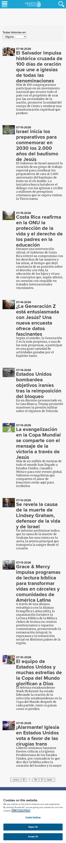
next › (50, 779)
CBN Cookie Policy (21, 811)
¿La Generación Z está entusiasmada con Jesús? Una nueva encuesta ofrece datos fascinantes (37, 320)
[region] (33, 816)
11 (42, 779)
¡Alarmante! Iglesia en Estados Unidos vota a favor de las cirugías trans (37, 735)
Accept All (33, 837)
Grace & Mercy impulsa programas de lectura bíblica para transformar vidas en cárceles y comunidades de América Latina (38, 583)
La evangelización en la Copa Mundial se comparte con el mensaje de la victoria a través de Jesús (38, 443)
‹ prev (15, 779)
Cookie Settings (33, 817)
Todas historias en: (14, 32)
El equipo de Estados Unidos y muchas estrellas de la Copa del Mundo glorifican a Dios (39, 672)
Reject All (33, 827)
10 (35, 779)
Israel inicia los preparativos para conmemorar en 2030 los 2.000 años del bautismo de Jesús (37, 145)
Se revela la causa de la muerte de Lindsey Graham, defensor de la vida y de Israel (38, 515)
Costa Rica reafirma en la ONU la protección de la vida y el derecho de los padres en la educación (39, 231)
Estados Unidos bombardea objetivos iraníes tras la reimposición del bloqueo (38, 385)
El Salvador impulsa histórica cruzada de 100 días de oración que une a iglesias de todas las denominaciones (39, 66)
